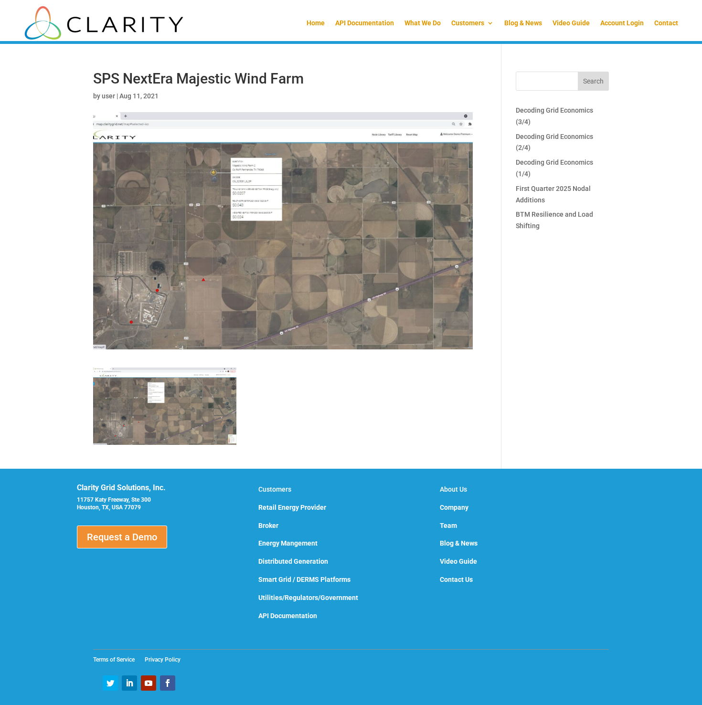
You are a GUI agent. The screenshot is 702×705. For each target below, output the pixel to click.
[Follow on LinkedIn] (129, 683)
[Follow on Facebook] (167, 683)
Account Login (622, 23)
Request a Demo (122, 537)
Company (454, 507)
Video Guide (571, 23)
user (108, 96)
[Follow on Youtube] (148, 683)
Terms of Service (116, 659)
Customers (467, 23)
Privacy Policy (163, 659)
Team (448, 525)
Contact (666, 23)
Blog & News (523, 23)
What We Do (422, 23)
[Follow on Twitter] (110, 683)
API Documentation (364, 23)
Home (316, 23)
